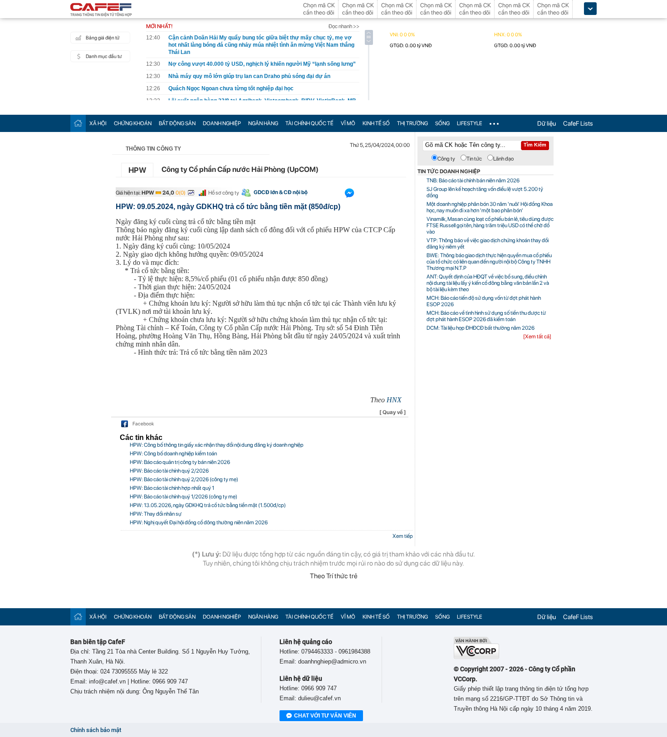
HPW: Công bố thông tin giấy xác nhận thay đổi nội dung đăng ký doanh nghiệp (217, 445)
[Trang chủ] (78, 123)
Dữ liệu (546, 123)
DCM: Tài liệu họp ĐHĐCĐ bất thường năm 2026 (481, 328)
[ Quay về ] (392, 412)
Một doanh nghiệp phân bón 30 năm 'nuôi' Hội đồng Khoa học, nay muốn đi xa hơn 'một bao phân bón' (490, 207)
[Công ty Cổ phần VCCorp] (476, 657)
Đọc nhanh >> (344, 26)
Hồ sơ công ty (223, 193)
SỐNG (442, 123)
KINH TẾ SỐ (376, 123)
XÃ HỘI (98, 123)
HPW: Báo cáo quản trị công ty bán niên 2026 (180, 462)
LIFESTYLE (469, 123)
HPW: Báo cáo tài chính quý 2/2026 (169, 471)
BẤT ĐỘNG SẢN (177, 123)
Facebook (143, 424)
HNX (394, 400)
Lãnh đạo (503, 159)
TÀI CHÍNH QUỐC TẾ (309, 123)
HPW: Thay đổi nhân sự (155, 514)
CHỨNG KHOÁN (133, 123)
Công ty (446, 159)
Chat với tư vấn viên (325, 716)
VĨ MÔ (348, 123)
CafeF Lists (578, 123)
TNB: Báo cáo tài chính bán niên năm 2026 (473, 180)
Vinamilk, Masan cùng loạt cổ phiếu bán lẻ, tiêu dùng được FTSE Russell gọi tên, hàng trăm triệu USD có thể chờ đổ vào (490, 225)
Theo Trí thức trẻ (334, 576)
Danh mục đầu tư (104, 56)
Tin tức (474, 159)
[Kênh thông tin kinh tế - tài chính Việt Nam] (101, 10)
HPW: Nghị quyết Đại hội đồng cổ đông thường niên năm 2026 (199, 522)
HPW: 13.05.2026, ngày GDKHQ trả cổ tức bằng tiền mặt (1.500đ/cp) (208, 505)
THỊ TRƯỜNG (412, 123)
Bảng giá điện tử (102, 38)
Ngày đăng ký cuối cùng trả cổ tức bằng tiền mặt (185, 221)
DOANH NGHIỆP (222, 123)
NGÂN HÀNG (263, 123)
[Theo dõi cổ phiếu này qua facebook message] (349, 195)
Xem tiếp (402, 536)
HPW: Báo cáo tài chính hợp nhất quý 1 (172, 488)
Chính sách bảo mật (95, 730)
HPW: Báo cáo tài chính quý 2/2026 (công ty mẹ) (184, 479)
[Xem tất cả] (537, 336)
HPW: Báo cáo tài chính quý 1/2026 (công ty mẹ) (183, 496)
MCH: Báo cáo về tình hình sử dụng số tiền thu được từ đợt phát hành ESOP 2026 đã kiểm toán (486, 316)
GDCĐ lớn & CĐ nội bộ (281, 192)
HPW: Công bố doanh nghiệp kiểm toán (173, 453)
